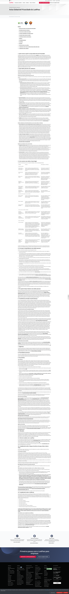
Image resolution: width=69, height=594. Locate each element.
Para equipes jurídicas (19, 578)
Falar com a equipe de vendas (57, 578)
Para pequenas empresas (20, 575)
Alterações (20, 43)
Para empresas (10, 575)
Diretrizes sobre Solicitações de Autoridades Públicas (43, 275)
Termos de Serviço (45, 120)
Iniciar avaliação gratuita (38, 582)
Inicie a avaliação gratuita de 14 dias (56, 572)
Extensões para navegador (38, 586)
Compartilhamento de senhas (20, 568)
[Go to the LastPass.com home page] (11, 2)
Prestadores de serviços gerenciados (47, 581)
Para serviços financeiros (20, 580)
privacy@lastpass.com (37, 384)
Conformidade (46, 574)
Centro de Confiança (28, 573)
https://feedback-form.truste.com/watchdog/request (25, 418)
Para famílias (9, 578)
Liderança (45, 570)
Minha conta (36, 572)
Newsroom (45, 571)
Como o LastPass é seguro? (11, 571)
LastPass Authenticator (29, 581)
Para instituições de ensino (20, 583)
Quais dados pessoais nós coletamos (24, 30)
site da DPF (19, 338)
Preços (9, 574)
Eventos (27, 569)
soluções (37, 55)
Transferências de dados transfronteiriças (25, 36)
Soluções (18, 565)
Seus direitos (21, 41)
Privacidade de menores (22, 40)
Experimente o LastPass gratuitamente (28, 556)
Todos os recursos (10, 585)
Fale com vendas (55, 565)
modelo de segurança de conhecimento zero (32, 277)
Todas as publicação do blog (29, 584)
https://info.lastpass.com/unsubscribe (24, 141)
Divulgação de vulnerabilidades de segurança (39, 574)
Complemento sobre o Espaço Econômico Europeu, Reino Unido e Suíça (29, 46)
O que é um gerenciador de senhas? (11, 569)
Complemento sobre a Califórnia (23, 48)
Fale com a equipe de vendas (43, 556)
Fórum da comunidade (37, 569)
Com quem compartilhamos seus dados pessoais (26, 33)
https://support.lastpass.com (22, 399)
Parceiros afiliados (46, 586)
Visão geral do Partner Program (48, 579)
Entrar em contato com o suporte (38, 578)
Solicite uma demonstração (55, 569)
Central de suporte (37, 567)
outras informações (24, 105)
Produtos (9, 565)
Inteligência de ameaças (29, 574)
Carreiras (45, 568)
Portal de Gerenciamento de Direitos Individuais (33, 428)
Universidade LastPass (28, 577)
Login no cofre (37, 575)
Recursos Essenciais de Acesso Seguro (21, 570)
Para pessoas (9, 579)
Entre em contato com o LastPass (24, 45)
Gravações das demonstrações (30, 572)
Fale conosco (45, 575)
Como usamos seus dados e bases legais (25, 31)
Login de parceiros (46, 585)
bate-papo (57, 575)
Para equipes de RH (19, 579)
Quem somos (45, 567)
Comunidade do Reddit (38, 568)
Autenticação (18, 571)
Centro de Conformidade (29, 576)
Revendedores (46, 582)
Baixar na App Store (37, 585)
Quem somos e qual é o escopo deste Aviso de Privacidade (27, 28)
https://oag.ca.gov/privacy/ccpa (29, 524)
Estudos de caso (28, 568)
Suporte (36, 565)
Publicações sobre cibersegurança (28, 583)
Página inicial (9, 567)
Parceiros (45, 577)
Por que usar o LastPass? (11, 570)
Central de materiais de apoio (29, 567)
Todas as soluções (19, 584)
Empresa (45, 565)
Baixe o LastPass (37, 581)
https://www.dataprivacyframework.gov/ (42, 320)
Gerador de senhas (28, 578)
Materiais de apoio (29, 565)
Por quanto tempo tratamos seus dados (25, 35)
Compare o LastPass (10, 582)
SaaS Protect (18, 567)
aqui (49, 370)
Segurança (20, 38)
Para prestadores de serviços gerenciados (11, 581)
